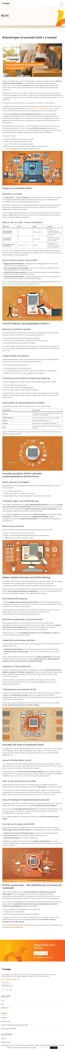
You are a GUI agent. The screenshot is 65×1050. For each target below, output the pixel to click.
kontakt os (40, 957)
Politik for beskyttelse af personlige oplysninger (14, 1025)
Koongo (29, 128)
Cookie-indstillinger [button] (43, 1047)
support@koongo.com (8, 986)
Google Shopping (48, 108)
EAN (19, 114)
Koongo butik (5, 1007)
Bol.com (38, 108)
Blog (2, 1004)
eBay (33, 108)
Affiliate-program (6, 1042)
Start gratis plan (40, 953)
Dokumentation (5, 1021)
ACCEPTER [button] (53, 1047)
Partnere (3, 1038)
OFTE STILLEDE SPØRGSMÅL (8, 1028)
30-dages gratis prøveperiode (16, 925)
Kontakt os (4, 1017)
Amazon (29, 108)
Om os (3, 1000)
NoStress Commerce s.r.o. (13, 979)
